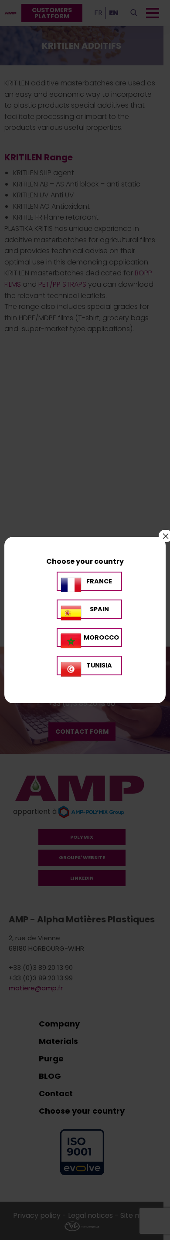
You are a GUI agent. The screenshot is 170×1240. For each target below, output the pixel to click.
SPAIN (99, 609)
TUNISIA (99, 665)
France (99, 581)
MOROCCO (101, 637)
